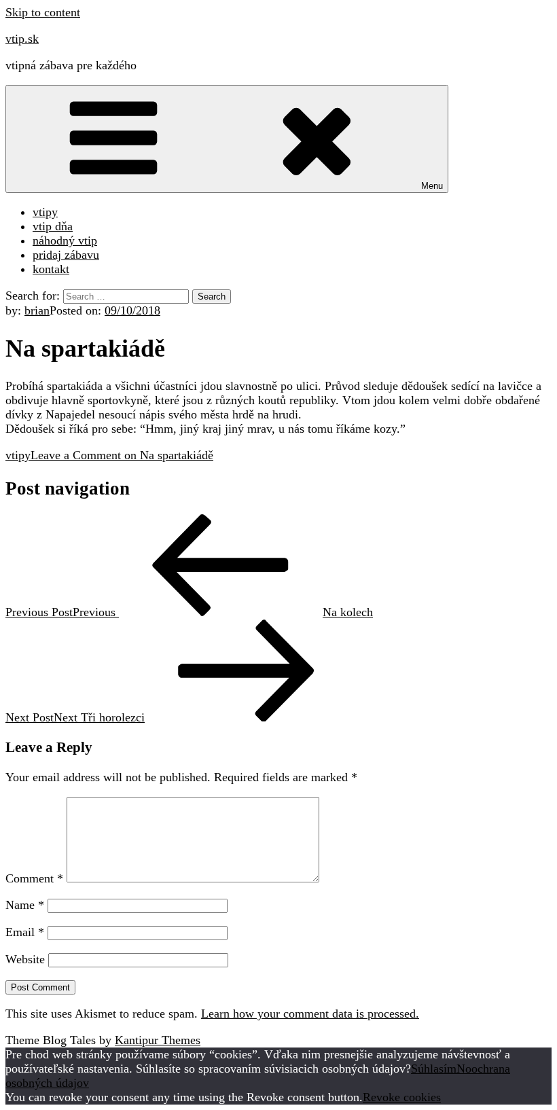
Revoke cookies (402, 1097)
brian (37, 310)
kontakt (51, 269)
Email (24, 932)
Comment (34, 878)
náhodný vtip (65, 240)
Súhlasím (433, 1068)
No (463, 1068)
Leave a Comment (122, 455)
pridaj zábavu (66, 255)
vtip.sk (22, 39)
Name (24, 905)
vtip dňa (53, 226)
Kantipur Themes (157, 1040)
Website (25, 959)
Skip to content (42, 12)
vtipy (45, 212)
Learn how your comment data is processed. (310, 1013)
